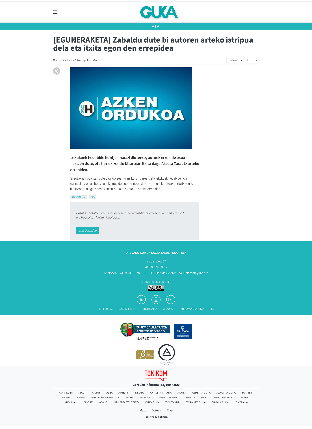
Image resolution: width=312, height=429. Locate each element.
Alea (109, 392)
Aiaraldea (66, 392)
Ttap (170, 410)
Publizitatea (149, 308)
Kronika (70, 402)
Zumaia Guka (220, 402)
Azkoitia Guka (226, 392)
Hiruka (245, 397)
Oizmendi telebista (126, 402)
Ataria (181, 392)
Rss (211, 308)
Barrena (247, 392)
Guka (204, 397)
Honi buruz (105, 308)
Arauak (168, 308)
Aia (156, 26)
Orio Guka (152, 402)
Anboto (139, 392)
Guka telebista (224, 397)
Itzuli (249, 60)
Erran (81, 397)
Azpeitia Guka (201, 392)
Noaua (102, 402)
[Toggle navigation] (55, 12)
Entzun (233, 60)
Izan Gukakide (87, 230)
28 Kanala (241, 402)
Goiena (145, 397)
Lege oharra (126, 308)
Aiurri (96, 392)
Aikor (82, 392)
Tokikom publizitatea (156, 416)
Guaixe (191, 397)
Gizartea (78, 196)
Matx (143, 410)
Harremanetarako (191, 308)
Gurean (156, 410)
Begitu (66, 397)
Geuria (129, 397)
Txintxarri (172, 402)
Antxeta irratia (161, 392)
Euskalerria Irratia (105, 397)
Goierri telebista (168, 397)
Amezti (123, 392)
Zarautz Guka (196, 402)
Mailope (87, 402)
